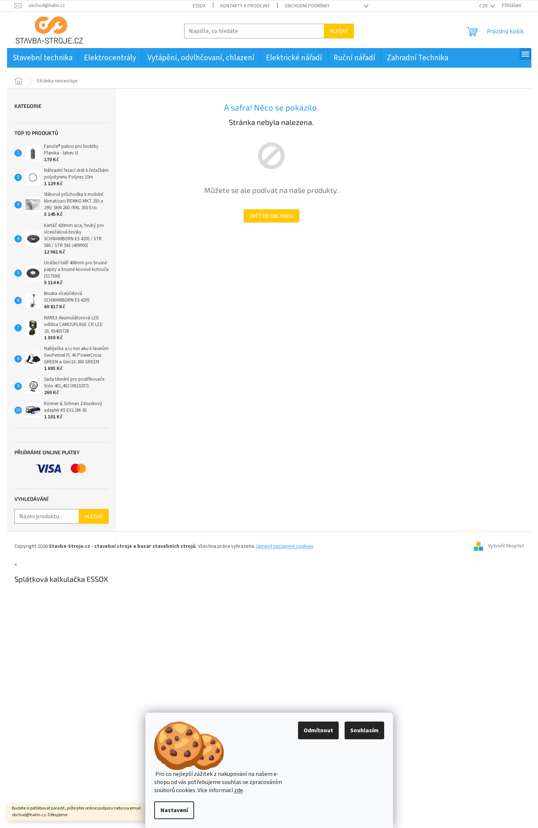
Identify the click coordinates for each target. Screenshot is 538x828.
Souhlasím (364, 730)
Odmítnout (318, 730)
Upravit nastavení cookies (285, 546)
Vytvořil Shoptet (506, 546)
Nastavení (174, 810)
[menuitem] (42, 58)
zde (238, 790)
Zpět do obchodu (271, 216)
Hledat (339, 31)
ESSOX (199, 6)
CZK (484, 6)
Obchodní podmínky (307, 6)
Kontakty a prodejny (245, 6)
